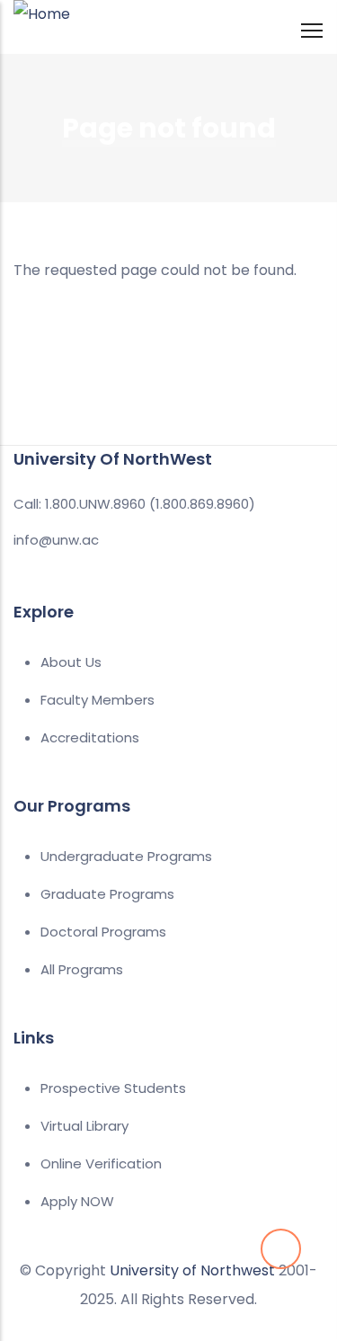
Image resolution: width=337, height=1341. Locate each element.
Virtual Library (84, 1125)
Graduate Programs (107, 893)
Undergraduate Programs (126, 856)
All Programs (81, 969)
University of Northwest (192, 1270)
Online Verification (101, 1163)
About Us (71, 662)
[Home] (41, 23)
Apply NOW (77, 1201)
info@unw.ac (56, 539)
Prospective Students (113, 1088)
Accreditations (89, 737)
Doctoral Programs (103, 931)
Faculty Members (97, 699)
